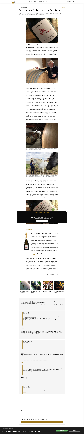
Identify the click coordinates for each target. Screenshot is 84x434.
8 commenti (25, 7)
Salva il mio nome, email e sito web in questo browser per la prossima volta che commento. (35, 419)
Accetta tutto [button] (62, 430)
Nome (22, 410)
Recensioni (39, 1)
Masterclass (45, 1)
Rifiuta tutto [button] (75, 430)
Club (32, 1)
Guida (35, 1)
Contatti (53, 1)
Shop (29, 1)
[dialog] (42, 430)
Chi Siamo (49, 1)
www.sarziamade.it (56, 274)
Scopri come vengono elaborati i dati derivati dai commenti (44, 425)
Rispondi (24, 347)
